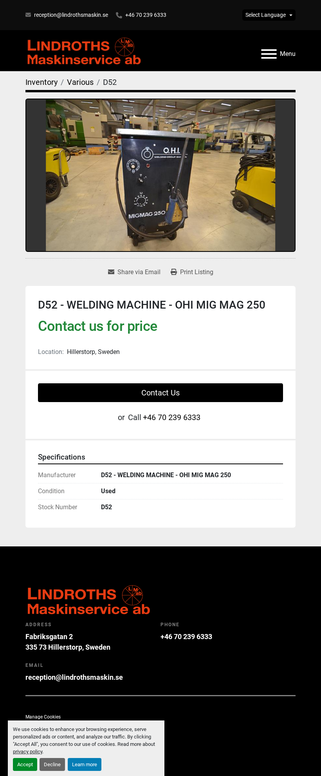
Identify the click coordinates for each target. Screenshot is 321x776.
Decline (52, 764)
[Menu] (269, 54)
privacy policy (27, 751)
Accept (25, 764)
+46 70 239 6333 (145, 15)
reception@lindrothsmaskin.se (71, 15)
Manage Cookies (43, 717)
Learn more (84, 764)
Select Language (265, 15)
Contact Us (160, 392)
